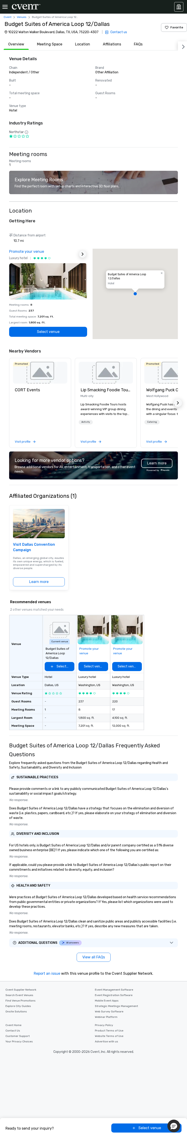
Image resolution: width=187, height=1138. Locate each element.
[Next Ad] (82, 254)
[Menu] (5, 7)
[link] (40, 373)
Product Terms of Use (109, 1030)
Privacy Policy (104, 1025)
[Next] (182, 45)
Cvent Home (13, 1025)
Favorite (176, 27)
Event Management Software (114, 989)
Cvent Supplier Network (20, 989)
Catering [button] (152, 422)
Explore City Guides (18, 1006)
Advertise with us (106, 1041)
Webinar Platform (106, 1017)
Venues (21, 17)
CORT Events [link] (27, 389)
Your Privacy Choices (19, 1041)
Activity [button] (85, 422)
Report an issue (47, 973)
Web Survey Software (109, 1011)
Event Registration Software (113, 995)
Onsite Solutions (16, 1011)
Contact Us (12, 1030)
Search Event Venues (19, 995)
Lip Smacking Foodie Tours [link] (106, 389)
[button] (135, 294)
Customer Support (17, 1036)
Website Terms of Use (109, 1036)
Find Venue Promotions (20, 1000)
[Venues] (178, 7)
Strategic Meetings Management (116, 1006)
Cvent (7, 17)
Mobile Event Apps (107, 1000)
